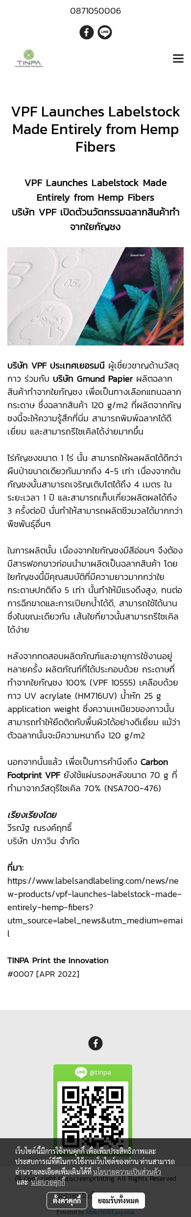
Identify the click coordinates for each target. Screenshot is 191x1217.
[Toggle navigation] (178, 59)
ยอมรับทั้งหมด (118, 1200)
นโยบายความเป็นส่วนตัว (127, 1171)
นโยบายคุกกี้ (48, 1181)
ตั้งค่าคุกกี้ (67, 1200)
